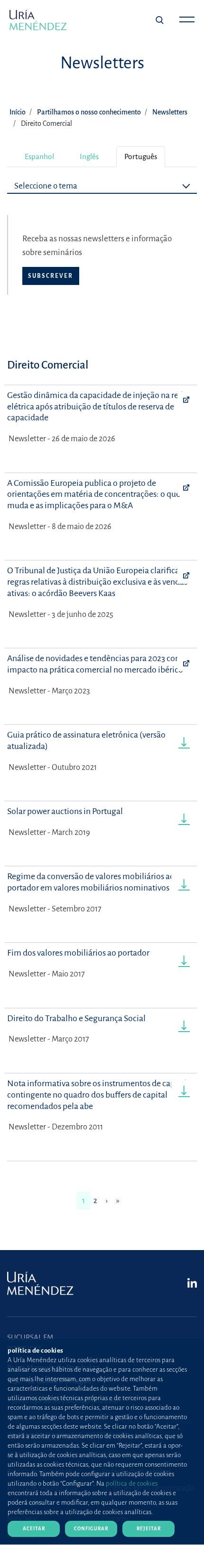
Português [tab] (140, 156)
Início (17, 112)
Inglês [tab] (89, 156)
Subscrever (50, 276)
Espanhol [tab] (39, 156)
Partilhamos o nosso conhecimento (89, 112)
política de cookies (132, 1483)
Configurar (91, 1528)
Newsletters (169, 112)
